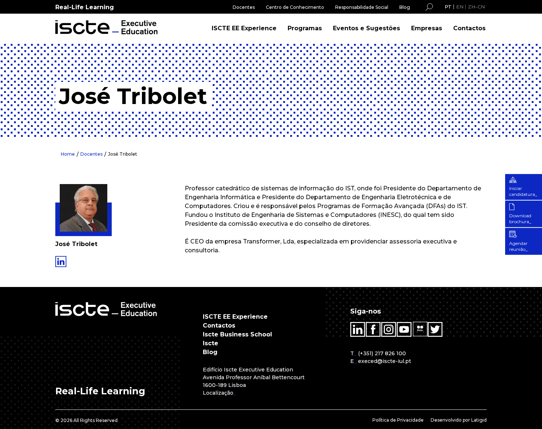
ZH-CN (476, 7)
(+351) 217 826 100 (382, 353)
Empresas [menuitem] (426, 28)
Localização (218, 393)
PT (448, 7)
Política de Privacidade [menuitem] (398, 420)
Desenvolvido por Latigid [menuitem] (459, 420)
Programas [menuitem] (305, 28)
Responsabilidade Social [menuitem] (361, 7)
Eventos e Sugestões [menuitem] (366, 28)
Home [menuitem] (68, 154)
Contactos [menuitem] (469, 28)
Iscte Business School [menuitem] (237, 334)
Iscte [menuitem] (210, 343)
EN (459, 7)
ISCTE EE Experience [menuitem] (244, 28)
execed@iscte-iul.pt (384, 361)
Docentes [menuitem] (244, 7)
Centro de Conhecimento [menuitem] (295, 7)
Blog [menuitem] (404, 7)
